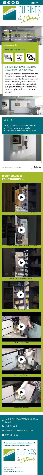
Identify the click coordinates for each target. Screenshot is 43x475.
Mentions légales (9, 469)
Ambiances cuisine (11, 45)
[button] (21, 197)
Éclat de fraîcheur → (36, 168)
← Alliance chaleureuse (11, 167)
